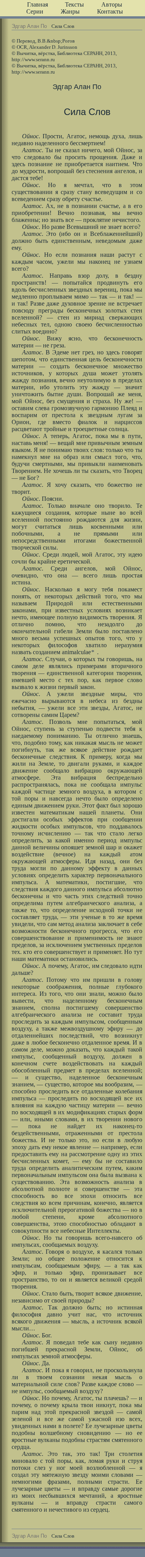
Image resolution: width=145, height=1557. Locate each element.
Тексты (74, 4)
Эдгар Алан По (29, 26)
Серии (34, 11)
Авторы (111, 4)
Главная (37, 4)
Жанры (70, 11)
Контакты (110, 11)
